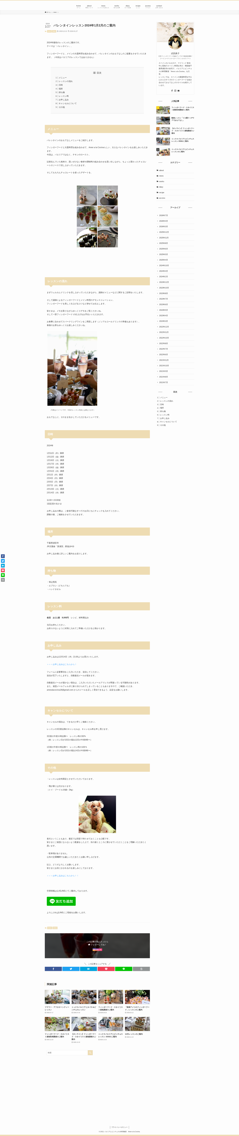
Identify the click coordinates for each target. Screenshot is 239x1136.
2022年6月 (163, 354)
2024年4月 (163, 271)
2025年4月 (163, 260)
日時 (61, 85)
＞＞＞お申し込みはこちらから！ (62, 664)
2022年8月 (163, 343)
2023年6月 (163, 304)
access (162, 198)
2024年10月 (164, 265)
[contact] (178, 90)
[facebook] (172, 90)
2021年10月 (164, 366)
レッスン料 (64, 96)
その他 (62, 107)
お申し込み (64, 100)
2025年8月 (163, 243)
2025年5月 (163, 254)
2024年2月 (163, 276)
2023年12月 (164, 282)
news (49, 31)
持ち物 (62, 92)
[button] (53, 969)
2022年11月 (164, 332)
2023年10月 (164, 288)
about (161, 170)
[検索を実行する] (90, 1052)
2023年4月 (163, 315)
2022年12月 (164, 327)
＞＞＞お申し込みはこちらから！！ (63, 876)
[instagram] (175, 90)
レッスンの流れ (66, 81)
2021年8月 (163, 377)
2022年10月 (164, 338)
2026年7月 (163, 215)
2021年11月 (164, 360)
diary (54, 31)
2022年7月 (163, 349)
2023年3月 (163, 321)
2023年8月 (163, 293)
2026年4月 (163, 221)
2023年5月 (163, 310)
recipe (161, 192)
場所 (61, 89)
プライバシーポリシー (119, 1127)
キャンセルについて (68, 103)
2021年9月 (163, 371)
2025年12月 (164, 232)
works (161, 181)
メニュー (63, 78)
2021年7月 (163, 382)
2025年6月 (163, 249)
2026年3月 (163, 226)
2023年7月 (163, 299)
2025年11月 (164, 238)
